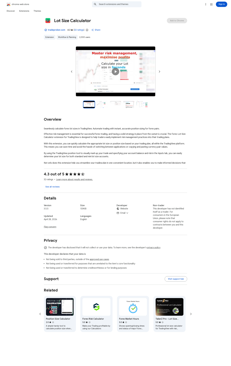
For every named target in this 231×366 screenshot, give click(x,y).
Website (124, 208)
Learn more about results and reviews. (74, 179)
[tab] (11, 11)
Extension (49, 37)
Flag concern (50, 227)
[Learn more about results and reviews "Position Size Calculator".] (53, 322)
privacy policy (153, 247)
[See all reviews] (52, 187)
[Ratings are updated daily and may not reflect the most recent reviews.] (87, 30)
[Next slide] (159, 71)
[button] (211, 4)
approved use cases (99, 259)
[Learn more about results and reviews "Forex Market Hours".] (126, 322)
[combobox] (120, 4)
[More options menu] (205, 4)
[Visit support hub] (176, 279)
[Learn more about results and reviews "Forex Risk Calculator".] (89, 322)
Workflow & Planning (67, 37)
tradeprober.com (56, 30)
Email (122, 213)
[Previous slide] (71, 71)
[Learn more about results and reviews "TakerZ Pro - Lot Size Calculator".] (162, 322)
